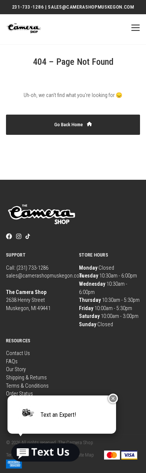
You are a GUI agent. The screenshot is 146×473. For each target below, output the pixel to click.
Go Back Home (69, 124)
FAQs (12, 361)
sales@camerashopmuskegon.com (44, 276)
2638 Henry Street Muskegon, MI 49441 (28, 300)
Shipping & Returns (26, 378)
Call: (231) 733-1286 (27, 268)
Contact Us (18, 353)
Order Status (19, 394)
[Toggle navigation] (134, 28)
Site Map (85, 455)
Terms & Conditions (27, 386)
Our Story (16, 369)
